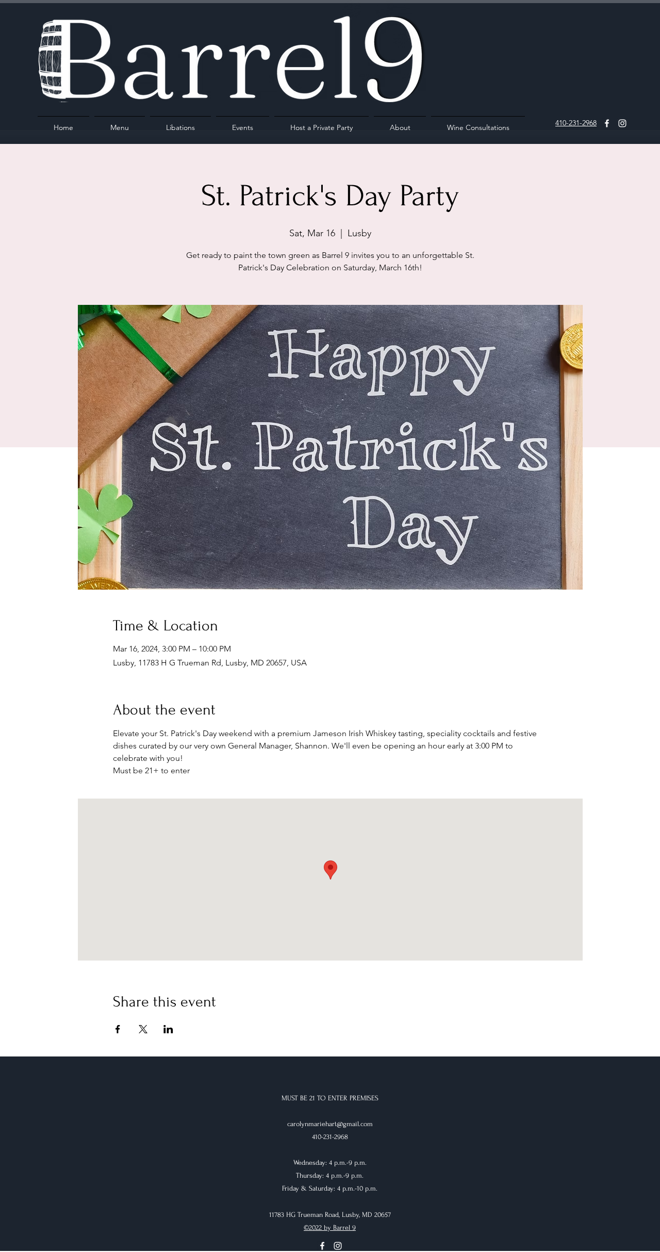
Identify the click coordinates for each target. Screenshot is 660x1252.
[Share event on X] (143, 1029)
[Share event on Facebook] (118, 1029)
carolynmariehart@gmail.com (330, 1124)
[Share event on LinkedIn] (168, 1029)
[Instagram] (622, 123)
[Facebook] (607, 123)
